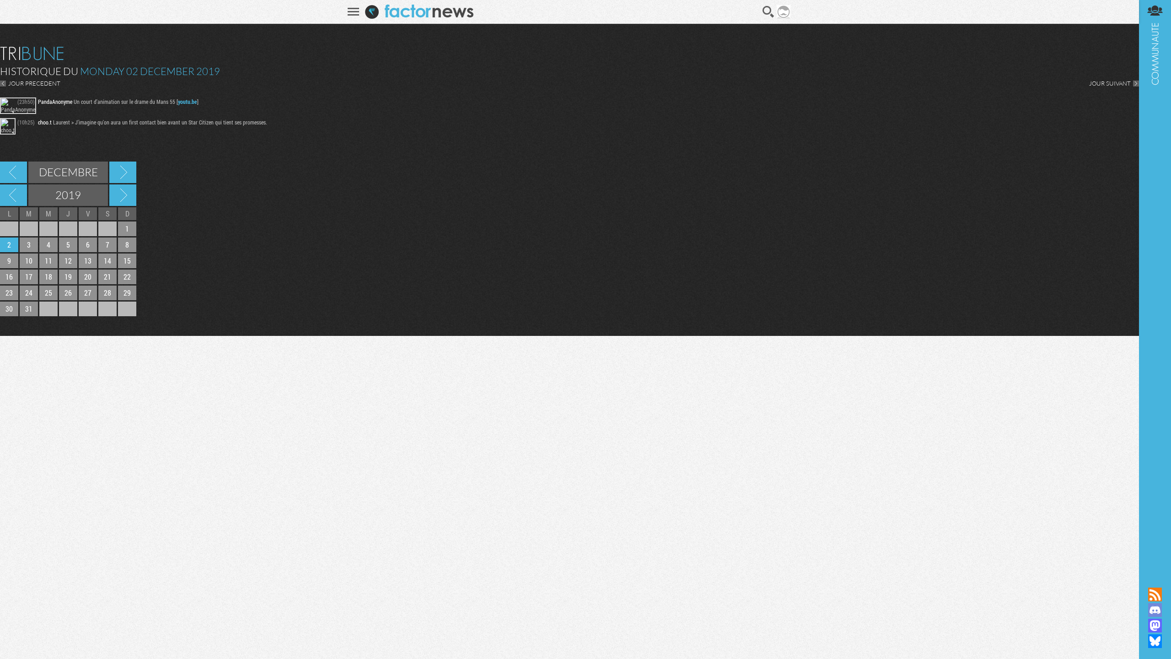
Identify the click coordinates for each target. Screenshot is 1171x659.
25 (48, 292)
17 (28, 276)
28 (107, 292)
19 (68, 276)
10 (28, 260)
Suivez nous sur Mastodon (1155, 625)
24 (28, 292)
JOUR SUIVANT (1110, 83)
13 (87, 260)
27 (87, 292)
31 (28, 308)
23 (9, 292)
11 (48, 260)
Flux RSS (1155, 594)
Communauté (1155, 284)
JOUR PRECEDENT (34, 83)
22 (127, 276)
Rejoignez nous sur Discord (1155, 610)
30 (9, 308)
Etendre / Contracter (1155, 579)
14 (107, 260)
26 (68, 292)
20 (87, 276)
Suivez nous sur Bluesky (1155, 641)
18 (48, 276)
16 (9, 276)
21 (107, 276)
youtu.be (187, 101)
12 (68, 260)
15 (127, 260)
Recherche (768, 12)
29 (127, 292)
